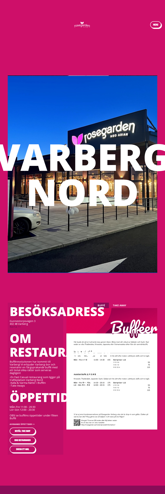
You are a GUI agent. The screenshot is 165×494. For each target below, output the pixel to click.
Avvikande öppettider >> (22, 424)
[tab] (101, 305)
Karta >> (15, 326)
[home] (83, 25)
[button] (155, 24)
